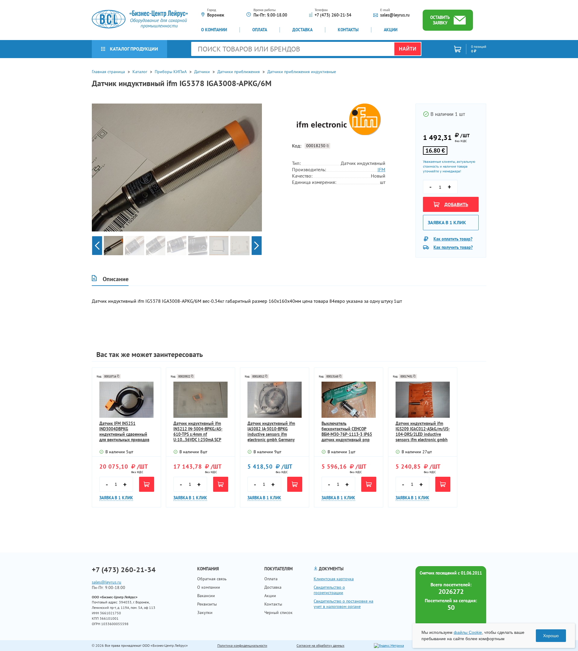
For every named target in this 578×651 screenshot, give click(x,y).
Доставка (302, 30)
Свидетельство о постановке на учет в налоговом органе (343, 603)
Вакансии (206, 595)
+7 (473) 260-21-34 (333, 15)
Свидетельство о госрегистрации (329, 589)
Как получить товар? (453, 247)
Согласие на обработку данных (320, 645)
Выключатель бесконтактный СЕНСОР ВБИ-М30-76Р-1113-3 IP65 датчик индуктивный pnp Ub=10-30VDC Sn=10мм (347, 431)
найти (407, 48)
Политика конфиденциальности (242, 645)
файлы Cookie (468, 632)
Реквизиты (207, 604)
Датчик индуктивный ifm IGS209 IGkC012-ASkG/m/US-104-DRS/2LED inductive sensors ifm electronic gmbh (423, 431)
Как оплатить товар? (453, 239)
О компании (214, 30)
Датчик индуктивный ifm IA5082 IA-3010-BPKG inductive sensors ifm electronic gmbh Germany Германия (271, 431)
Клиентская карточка (334, 578)
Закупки (205, 612)
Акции (390, 30)
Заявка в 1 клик (447, 222)
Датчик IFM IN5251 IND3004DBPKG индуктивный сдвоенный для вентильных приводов (124, 431)
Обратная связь (212, 578)
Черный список (278, 612)
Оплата (259, 30)
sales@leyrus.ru (395, 15)
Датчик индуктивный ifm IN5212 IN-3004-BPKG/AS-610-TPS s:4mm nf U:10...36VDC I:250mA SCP (197, 431)
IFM (381, 169)
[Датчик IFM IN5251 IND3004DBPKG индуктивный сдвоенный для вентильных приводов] (126, 400)
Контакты (348, 30)
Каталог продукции (134, 49)
